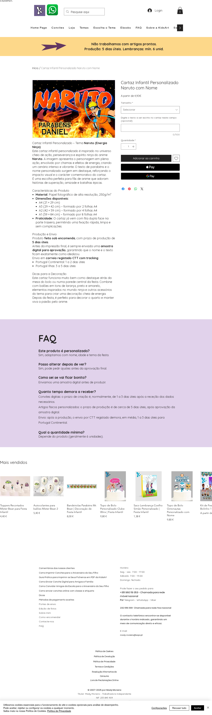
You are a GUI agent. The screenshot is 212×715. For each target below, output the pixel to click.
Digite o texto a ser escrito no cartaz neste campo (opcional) (149, 119)
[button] (180, 10)
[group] (106, 496)
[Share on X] (142, 189)
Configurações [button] (159, 708)
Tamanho (127, 102)
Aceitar (197, 708)
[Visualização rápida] (15, 486)
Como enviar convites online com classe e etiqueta (66, 591)
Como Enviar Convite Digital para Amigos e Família (66, 582)
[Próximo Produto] (207, 486)
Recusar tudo (179, 708)
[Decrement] (123, 146)
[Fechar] (208, 707)
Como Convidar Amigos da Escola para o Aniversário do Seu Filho (74, 586)
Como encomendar (49, 617)
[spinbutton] (129, 146)
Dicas (42, 595)
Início (35, 68)
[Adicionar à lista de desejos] (176, 158)
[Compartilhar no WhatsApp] (136, 189)
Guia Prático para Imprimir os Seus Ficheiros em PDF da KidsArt (73, 577)
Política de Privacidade (59, 711)
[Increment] (134, 146)
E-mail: (123, 630)
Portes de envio (47, 604)
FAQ (41, 625)
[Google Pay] (150, 176)
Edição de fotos (47, 608)
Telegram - (130, 600)
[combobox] (150, 109)
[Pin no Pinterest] (129, 189)
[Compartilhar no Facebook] (123, 189)
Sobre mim (45, 612)
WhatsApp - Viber (146, 600)
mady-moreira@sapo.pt (131, 635)
